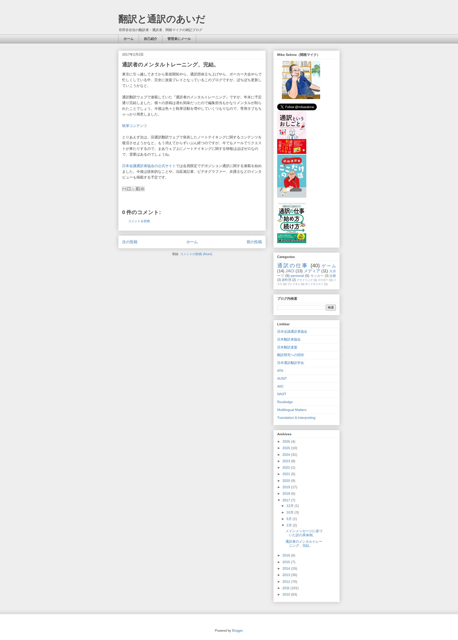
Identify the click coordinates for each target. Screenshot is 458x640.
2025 (286, 448)
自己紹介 (150, 39)
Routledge (285, 402)
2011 (286, 588)
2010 (286, 594)
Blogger (237, 630)
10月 (290, 512)
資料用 (286, 280)
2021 (286, 474)
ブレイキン (293, 284)
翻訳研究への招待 (290, 355)
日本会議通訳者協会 (292, 331)
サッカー (317, 276)
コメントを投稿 (139, 221)
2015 (286, 562)
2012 (286, 581)
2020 (286, 481)
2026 (286, 441)
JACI (290, 271)
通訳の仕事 (292, 265)
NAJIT (281, 394)
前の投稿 (254, 242)
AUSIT (282, 378)
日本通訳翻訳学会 (290, 363)
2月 (289, 525)
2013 (286, 575)
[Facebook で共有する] (137, 188)
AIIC (280, 386)
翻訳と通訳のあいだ (161, 19)
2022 (286, 467)
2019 (286, 487)
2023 (286, 461)
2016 (286, 555)
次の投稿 (129, 242)
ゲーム (329, 266)
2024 (286, 454)
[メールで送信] (124, 188)
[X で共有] (133, 188)
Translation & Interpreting (296, 418)
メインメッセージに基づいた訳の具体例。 (304, 533)
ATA (280, 370)
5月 (289, 519)
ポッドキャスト (314, 284)
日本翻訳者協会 (289, 339)
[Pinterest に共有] (142, 188)
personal (297, 276)
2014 (286, 568)
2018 (286, 493)
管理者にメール (179, 39)
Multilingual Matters (292, 410)
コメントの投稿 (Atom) (196, 254)
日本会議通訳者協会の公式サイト (149, 166)
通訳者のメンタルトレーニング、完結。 (304, 543)
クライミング (305, 279)
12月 (290, 506)
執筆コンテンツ (134, 126)
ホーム (129, 39)
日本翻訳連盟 (287, 347)
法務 (332, 276)
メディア (312, 271)
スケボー (323, 279)
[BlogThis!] (128, 188)
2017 (286, 500)
